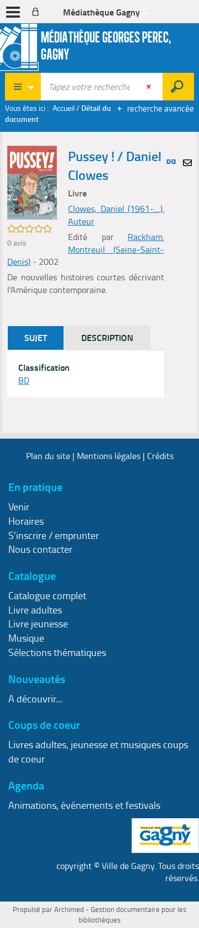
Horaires (26, 520)
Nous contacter (40, 549)
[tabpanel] (85, 374)
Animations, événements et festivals (84, 805)
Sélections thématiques (57, 652)
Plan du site (48, 456)
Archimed (69, 909)
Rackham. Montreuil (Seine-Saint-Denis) (85, 249)
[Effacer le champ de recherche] (150, 86)
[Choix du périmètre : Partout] (23, 86)
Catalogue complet (47, 595)
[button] (32, 181)
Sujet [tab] (35, 337)
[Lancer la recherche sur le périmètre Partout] (178, 86)
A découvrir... (35, 698)
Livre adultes (35, 609)
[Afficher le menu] (13, 12)
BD (23, 380)
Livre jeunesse (38, 623)
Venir (18, 506)
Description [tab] (107, 337)
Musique (26, 637)
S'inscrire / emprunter (53, 535)
